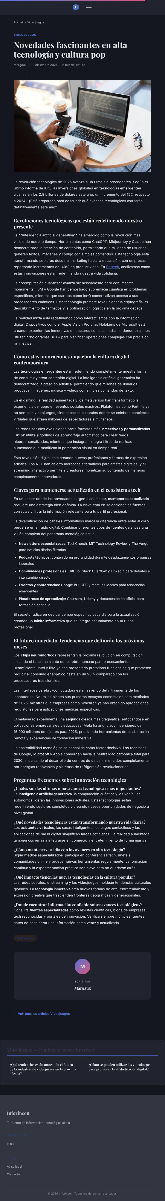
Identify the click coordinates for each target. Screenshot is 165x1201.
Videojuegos (35, 22)
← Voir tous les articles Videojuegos (42, 1014)
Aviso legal (14, 1166)
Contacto (13, 1174)
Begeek (112, 267)
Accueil (18, 22)
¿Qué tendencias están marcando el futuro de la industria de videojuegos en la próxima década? (43, 1069)
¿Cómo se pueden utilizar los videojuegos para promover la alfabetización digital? (119, 1066)
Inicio (10, 1143)
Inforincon (18, 1113)
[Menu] (89, 7)
